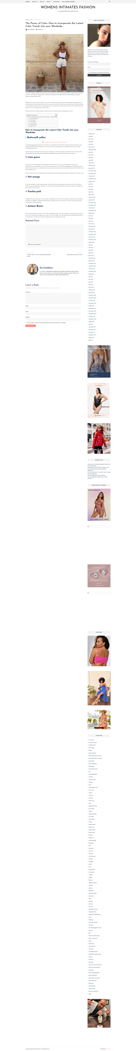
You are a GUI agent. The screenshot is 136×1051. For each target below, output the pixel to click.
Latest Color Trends (35, 244)
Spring (90, 941)
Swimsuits (91, 959)
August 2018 (91, 321)
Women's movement (93, 991)
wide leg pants (92, 986)
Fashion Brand (92, 824)
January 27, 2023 (29, 19)
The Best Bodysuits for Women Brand (96, 475)
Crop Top (34, 1)
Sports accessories (93, 938)
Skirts (90, 933)
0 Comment (40, 29)
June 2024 (91, 186)
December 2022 (92, 231)
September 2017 (92, 335)
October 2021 (92, 268)
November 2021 (92, 266)
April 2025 (91, 160)
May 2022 (91, 250)
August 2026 (91, 133)
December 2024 (92, 170)
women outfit (92, 988)
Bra (89, 771)
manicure (91, 885)
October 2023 (92, 208)
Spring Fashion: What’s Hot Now (74, 254)
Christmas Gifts (92, 779)
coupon (90, 792)
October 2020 (92, 300)
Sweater (90, 956)
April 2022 (91, 252)
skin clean (91, 925)
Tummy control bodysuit (94, 967)
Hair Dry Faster (92, 856)
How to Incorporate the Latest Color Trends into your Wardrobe (42, 117)
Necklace (91, 901)
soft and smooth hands (94, 935)
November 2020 (92, 297)
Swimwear (91, 962)
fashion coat (91, 827)
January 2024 (92, 200)
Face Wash (91, 816)
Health (90, 864)
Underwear (91, 970)
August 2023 (91, 213)
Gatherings (91, 843)
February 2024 (92, 197)
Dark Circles (91, 800)
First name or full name (93, 62)
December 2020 (92, 295)
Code (90, 784)
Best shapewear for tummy (95, 755)
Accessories (56, 1)
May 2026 (91, 141)
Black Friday (91, 761)
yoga (90, 994)
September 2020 (92, 303)
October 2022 (92, 237)
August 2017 (91, 337)
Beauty (48, 1)
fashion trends (92, 829)
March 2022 (91, 255)
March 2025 (91, 163)
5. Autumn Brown (33, 124)
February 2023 (92, 226)
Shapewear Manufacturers (95, 914)
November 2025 (92, 149)
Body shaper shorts (93, 769)
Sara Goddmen (31, 29)
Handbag (91, 861)
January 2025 (92, 168)
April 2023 (91, 221)
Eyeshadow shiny (92, 814)
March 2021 (91, 287)
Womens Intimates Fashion (68, 7)
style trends (91, 943)
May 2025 (91, 157)
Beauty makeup (92, 753)
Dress (90, 803)
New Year (91, 904)
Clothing (90, 782)
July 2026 (91, 136)
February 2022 (92, 258)
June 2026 (91, 139)
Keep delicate (92, 869)
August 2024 (91, 181)
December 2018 (92, 311)
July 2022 (91, 245)
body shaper (91, 766)
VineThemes (108, 1049)
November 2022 (92, 234)
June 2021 (91, 279)
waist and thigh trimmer (94, 972)
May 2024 (91, 189)
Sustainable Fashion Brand (95, 954)
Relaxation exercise (93, 909)
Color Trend (91, 790)
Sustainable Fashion (93, 951)
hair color (91, 853)
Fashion (90, 822)
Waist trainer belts (93, 975)
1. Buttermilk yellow (34, 118)
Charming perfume (93, 774)
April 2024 (91, 192)
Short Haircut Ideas (93, 922)
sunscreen (91, 949)
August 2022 (91, 242)
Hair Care (91, 851)
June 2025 (91, 155)
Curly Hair (91, 798)
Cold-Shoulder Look (93, 787)
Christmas (91, 776)
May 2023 (91, 218)
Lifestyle (42, 1)
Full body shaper (92, 840)
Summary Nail (92, 946)
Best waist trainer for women (95, 758)
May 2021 (91, 282)
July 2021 (91, 276)
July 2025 (91, 152)
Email (27, 311)
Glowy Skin (91, 848)
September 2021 (92, 271)
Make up (91, 880)
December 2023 (92, 202)
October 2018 (92, 316)
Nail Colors (91, 896)
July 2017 (91, 340)
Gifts (90, 845)
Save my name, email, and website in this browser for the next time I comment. (46, 322)
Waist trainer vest (93, 980)
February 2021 (92, 290)
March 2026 (91, 147)
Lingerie (27, 1)
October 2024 (92, 176)
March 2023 (91, 223)
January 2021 (92, 292)
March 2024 (91, 194)
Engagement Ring (93, 806)
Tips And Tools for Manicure (95, 964)
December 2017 (92, 327)
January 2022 (92, 260)
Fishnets (90, 835)
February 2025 (92, 165)
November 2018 (92, 313)
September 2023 (92, 210)
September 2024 (92, 178)
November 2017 (92, 329)
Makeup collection (93, 882)
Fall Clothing (91, 819)
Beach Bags (91, 747)
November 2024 (92, 173)
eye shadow (91, 808)
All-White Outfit (92, 745)
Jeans (90, 866)
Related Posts (33, 126)
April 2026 (91, 144)
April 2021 (91, 284)
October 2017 (92, 332)
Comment (28, 292)
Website (28, 317)
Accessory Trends (93, 742)
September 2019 (92, 308)
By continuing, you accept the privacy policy (99, 72)
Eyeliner (90, 811)
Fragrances (91, 837)
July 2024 (91, 184)
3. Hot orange (33, 121)
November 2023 (92, 205)
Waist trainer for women (68, 1)
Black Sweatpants (93, 763)
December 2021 (92, 263)
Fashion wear (92, 832)
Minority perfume (93, 893)
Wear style (38, 19)
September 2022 (92, 239)
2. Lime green (33, 120)
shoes (90, 917)
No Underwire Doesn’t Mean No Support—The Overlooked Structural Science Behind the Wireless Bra (98, 469)
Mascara (91, 888)
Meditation (91, 890)
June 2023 (91, 215)
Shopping (91, 919)
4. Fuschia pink (33, 123)
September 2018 (92, 319)
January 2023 (92, 229)
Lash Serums (92, 872)
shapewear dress (92, 911)
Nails (90, 898)
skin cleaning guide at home (95, 927)
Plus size (91, 906)
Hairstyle (91, 859)
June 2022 (91, 247)
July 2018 (91, 324)
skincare (90, 930)
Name (27, 306)
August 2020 (91, 305)
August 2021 (91, 274)
